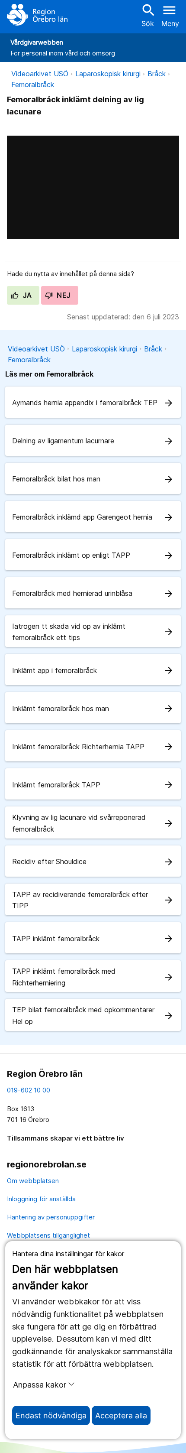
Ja (26, 295)
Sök (147, 15)
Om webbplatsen (33, 1181)
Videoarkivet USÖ (39, 73)
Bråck (157, 73)
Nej (63, 295)
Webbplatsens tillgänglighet (48, 1235)
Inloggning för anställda (41, 1199)
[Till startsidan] (37, 14)
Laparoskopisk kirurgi (108, 73)
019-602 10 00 (28, 1090)
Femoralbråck (32, 84)
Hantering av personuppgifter (51, 1217)
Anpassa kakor (39, 1384)
